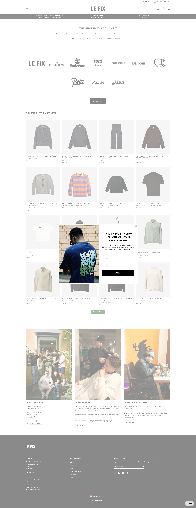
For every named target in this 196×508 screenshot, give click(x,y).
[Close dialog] (136, 226)
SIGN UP (118, 273)
